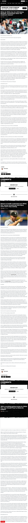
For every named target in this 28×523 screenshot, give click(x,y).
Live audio (2, 521)
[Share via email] (4, 174)
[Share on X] (2, 174)
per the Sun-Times (13, 274)
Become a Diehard (12, 188)
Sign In (18, 188)
